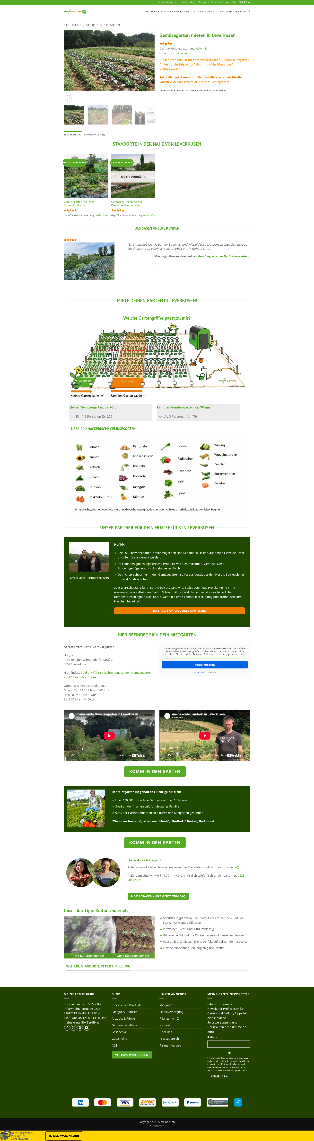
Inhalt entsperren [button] (205, 664)
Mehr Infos (202, 48)
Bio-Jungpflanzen (208, 11)
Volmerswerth (170, 69)
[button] (216, 2)
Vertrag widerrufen (131, 1055)
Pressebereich (169, 1039)
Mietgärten (152, 11)
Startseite (72, 24)
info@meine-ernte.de (78, 1009)
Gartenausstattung (124, 1025)
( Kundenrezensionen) (173, 53)
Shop (90, 24)
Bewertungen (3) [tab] (94, 134)
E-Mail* (212, 1037)
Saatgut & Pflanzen (125, 1012)
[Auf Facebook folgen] (67, 1028)
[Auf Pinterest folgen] (80, 1028)
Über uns (239, 11)
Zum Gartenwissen (168, 2)
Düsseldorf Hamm (192, 64)
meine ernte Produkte (178, 11)
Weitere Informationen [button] (204, 672)
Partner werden (170, 1045)
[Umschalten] (72, 417)
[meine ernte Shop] (75, 11)
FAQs (237, 867)
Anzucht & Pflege (123, 1018)
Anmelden (219, 1076)
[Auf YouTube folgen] (86, 1028)
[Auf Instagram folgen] (73, 1028)
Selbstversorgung (171, 1012)
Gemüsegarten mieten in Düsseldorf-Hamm (79, 203)
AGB (115, 1045)
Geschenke (119, 1032)
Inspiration (166, 1025)
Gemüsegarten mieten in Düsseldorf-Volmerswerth (127, 203)
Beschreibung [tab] (72, 134)
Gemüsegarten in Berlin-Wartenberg (224, 256)
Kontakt (202, 2)
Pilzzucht (226, 11)
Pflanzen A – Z (169, 1018)
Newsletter (188, 2)
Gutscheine (119, 1039)
